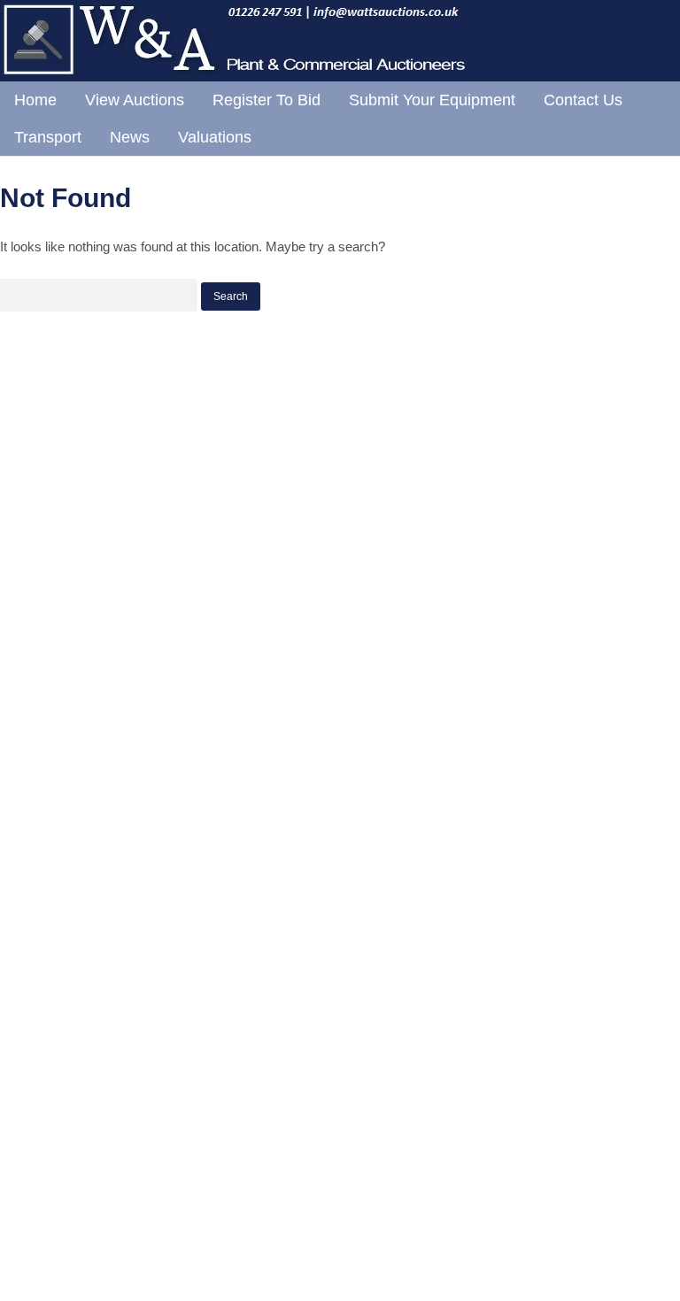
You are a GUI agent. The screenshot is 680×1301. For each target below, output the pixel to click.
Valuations (214, 137)
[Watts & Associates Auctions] (237, 75)
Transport (47, 137)
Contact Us (583, 100)
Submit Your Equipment (432, 100)
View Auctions (134, 100)
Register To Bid (266, 100)
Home (35, 100)
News (130, 137)
